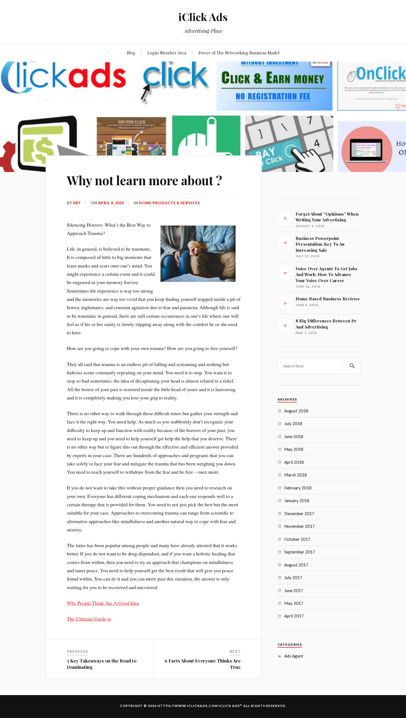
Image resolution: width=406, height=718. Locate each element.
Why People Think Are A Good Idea (103, 603)
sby (77, 203)
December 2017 (299, 513)
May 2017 (293, 603)
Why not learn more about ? (144, 180)
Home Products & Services (169, 203)
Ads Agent (293, 655)
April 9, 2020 (111, 203)
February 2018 (298, 487)
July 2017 (293, 577)
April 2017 (294, 615)
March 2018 (295, 474)
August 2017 (296, 564)
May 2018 (293, 449)
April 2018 (294, 462)
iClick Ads (203, 17)
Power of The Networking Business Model (239, 52)
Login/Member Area (166, 52)
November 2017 (299, 526)
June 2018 (293, 436)
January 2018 (296, 500)
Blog (131, 52)
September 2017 (299, 551)
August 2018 (296, 410)
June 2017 (293, 590)
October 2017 (297, 539)
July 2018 (293, 423)
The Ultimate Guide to (89, 618)
